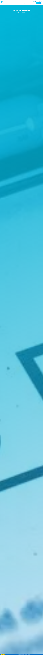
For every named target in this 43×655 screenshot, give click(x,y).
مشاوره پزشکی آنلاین (38, 3)
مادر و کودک (33, 3)
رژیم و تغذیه (23, 3)
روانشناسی (19, 3)
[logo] (37, 1)
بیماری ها (30, 3)
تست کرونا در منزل (3, 654)
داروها (27, 3)
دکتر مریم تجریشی (23, 12)
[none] (21, 651)
